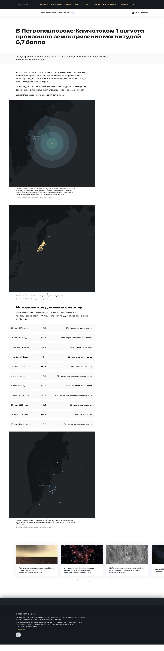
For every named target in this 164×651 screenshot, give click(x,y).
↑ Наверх (154, 644)
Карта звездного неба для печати (55, 12)
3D (132, 4)
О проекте (20, 630)
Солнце (85, 4)
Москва (144, 13)
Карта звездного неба (61, 4)
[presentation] (78, 581)
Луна (76, 4)
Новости (44, 4)
